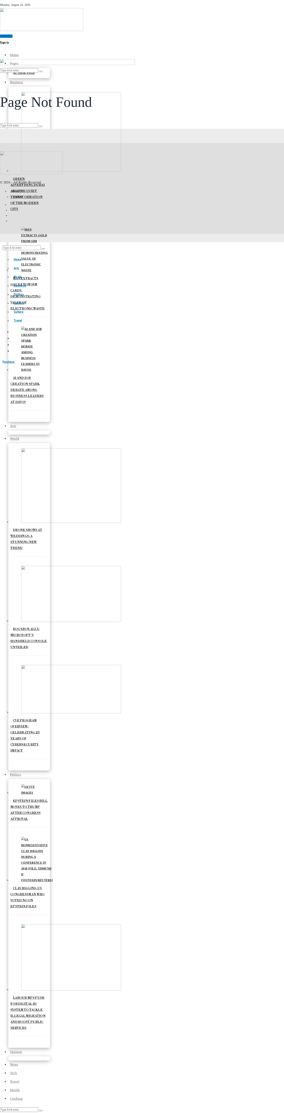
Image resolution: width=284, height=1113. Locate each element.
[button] (40, 1110)
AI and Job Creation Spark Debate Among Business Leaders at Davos (27, 390)
